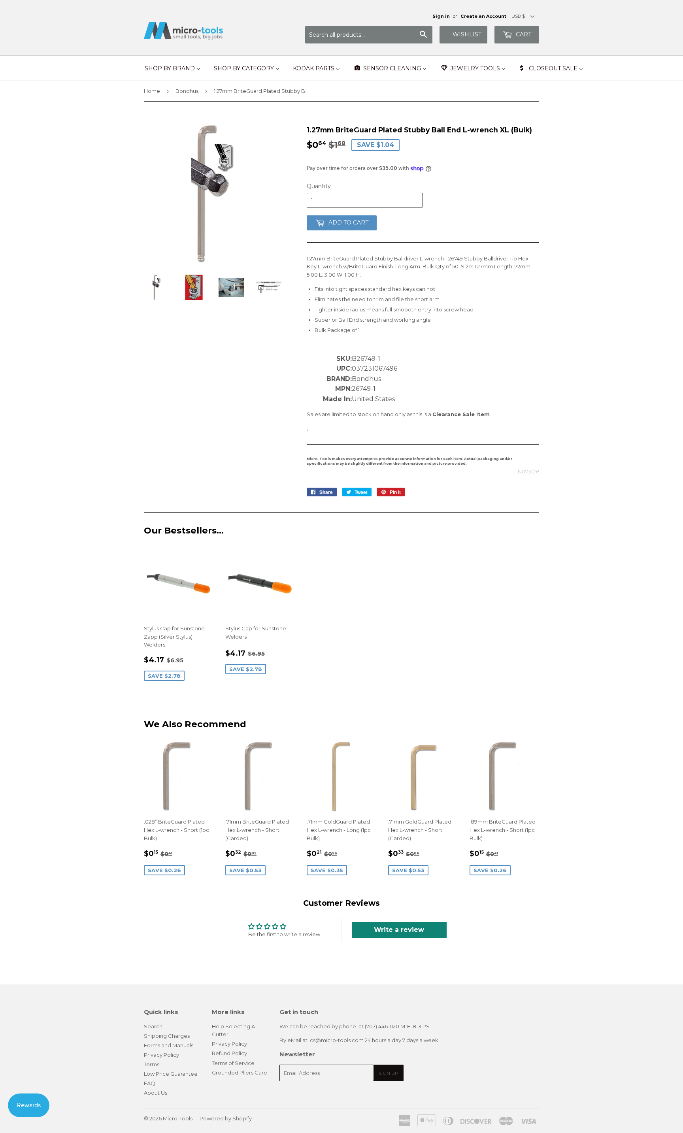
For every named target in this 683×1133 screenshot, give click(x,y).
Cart (522, 34)
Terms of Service (233, 1063)
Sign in (441, 16)
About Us (155, 1093)
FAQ (149, 1083)
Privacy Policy (161, 1055)
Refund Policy (229, 1053)
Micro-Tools (177, 1118)
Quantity (319, 186)
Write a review (399, 929)
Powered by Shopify (226, 1118)
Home (152, 91)
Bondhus (186, 91)
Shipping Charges (167, 1036)
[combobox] (368, 34)
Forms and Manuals (168, 1045)
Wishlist (467, 34)
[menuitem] (172, 68)
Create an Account (483, 16)
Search (153, 1026)
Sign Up (388, 1073)
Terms (151, 1064)
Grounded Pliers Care (239, 1072)
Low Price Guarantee (171, 1074)
